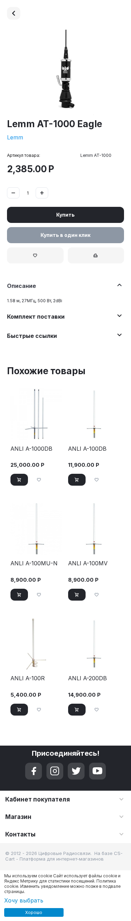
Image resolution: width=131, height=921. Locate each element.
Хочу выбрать (23, 900)
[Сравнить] (96, 255)
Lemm (15, 137)
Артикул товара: (23, 155)
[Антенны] (13, 13)
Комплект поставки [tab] (36, 316)
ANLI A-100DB (87, 448)
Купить (65, 215)
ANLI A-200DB (87, 678)
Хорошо (33, 912)
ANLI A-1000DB (31, 448)
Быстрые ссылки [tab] (32, 335)
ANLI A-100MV (88, 563)
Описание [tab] (21, 285)
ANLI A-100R (27, 678)
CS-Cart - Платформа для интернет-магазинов (64, 856)
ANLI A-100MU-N (34, 563)
